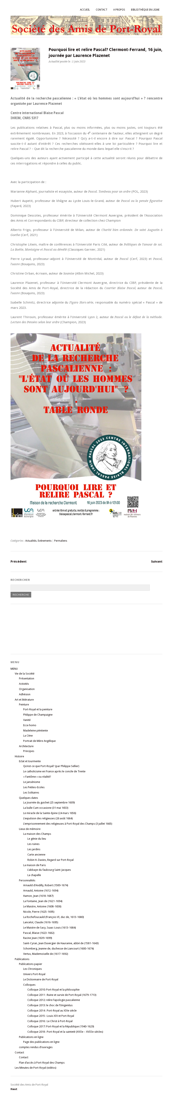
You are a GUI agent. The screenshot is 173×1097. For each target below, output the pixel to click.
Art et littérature (24, 699)
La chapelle (34, 875)
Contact (101, 9)
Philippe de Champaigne (38, 714)
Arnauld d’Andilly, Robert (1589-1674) (45, 885)
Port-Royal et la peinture (37, 709)
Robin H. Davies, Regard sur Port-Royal (50, 859)
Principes (28, 751)
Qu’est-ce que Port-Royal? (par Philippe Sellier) (51, 766)
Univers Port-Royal (34, 974)
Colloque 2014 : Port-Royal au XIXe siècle (52, 1010)
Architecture (26, 746)
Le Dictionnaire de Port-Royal (40, 979)
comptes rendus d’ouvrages (36, 1047)
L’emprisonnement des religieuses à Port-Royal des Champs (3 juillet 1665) (67, 823)
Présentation (26, 678)
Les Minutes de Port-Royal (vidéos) (35, 1067)
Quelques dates (28, 797)
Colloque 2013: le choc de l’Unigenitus (50, 1005)
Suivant (156, 561)
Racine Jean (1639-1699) (37, 938)
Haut (14, 1089)
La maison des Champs (37, 833)
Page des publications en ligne (41, 1041)
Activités (24, 683)
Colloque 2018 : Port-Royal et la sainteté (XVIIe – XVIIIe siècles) (65, 1031)
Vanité (27, 720)
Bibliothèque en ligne (145, 9)
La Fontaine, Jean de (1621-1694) (42, 901)
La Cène (28, 735)
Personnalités (27, 880)
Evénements (44, 540)
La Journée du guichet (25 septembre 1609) (49, 802)
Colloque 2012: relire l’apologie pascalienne (53, 1000)
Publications (22, 959)
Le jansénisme (31, 782)
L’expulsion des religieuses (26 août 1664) (48, 818)
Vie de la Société (24, 673)
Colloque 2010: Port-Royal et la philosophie (53, 989)
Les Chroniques (32, 968)
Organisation (27, 689)
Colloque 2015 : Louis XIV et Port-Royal (50, 1015)
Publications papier (30, 964)
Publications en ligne (31, 1037)
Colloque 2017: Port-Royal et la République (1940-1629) (60, 1026)
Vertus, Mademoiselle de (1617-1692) (45, 953)
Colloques (29, 984)
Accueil (85, 9)
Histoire (19, 756)
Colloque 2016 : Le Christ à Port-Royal (50, 1021)
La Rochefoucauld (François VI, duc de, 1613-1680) (53, 917)
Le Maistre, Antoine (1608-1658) (42, 906)
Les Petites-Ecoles (34, 787)
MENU (14, 668)
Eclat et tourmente (30, 761)
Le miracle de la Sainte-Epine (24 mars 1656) (49, 813)
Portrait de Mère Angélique (39, 740)
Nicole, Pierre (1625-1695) (38, 911)
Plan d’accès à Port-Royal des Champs (42, 1062)
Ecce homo (29, 725)
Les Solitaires (31, 792)
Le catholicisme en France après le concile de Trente (54, 771)
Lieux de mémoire (30, 829)
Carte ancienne (36, 854)
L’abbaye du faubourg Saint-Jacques (49, 869)
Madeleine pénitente (35, 730)
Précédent (19, 561)
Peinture (24, 704)
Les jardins (33, 849)
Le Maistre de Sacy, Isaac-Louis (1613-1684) (49, 927)
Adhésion (24, 694)
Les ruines (33, 844)
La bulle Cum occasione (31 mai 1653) (45, 807)
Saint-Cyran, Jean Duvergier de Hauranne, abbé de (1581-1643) (61, 943)
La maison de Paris (34, 865)
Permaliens (60, 540)
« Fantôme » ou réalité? (37, 776)
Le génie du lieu (36, 838)
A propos (119, 9)
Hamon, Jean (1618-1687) (38, 895)
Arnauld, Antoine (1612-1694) (40, 890)
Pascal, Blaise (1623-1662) (38, 932)
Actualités (30, 540)
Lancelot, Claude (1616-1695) (40, 922)
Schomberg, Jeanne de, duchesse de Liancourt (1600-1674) (58, 948)
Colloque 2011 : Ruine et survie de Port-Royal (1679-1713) (61, 994)
